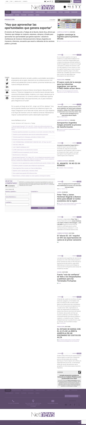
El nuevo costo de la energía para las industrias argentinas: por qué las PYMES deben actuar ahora (69, 85)
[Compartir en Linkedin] (7, 87)
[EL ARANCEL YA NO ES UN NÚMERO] (69, 168)
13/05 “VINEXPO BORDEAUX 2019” (21, 147)
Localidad (8, 202)
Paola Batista (63, 323)
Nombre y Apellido (10, 191)
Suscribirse (77, 1)
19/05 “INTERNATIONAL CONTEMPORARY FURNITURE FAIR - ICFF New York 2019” (32, 142)
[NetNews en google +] (53, 1)
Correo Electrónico (10, 197)
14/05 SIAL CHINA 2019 (18, 144)
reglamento (47, 184)
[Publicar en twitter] (7, 83)
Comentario (34, 191)
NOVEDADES (31, 15)
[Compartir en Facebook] (7, 80)
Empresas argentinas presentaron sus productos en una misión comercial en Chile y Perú (33, 132)
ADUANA (17, 15)
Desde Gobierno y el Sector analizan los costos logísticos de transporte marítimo (31, 175)
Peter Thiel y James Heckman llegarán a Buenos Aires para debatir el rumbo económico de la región (69, 198)
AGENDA (37, 15)
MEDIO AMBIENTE (9, 15)
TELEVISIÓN (23, 15)
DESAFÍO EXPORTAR (16, 12)
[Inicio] (43, 7)
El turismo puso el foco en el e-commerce (22, 139)
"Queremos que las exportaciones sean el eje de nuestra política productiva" (30, 134)
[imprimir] (7, 98)
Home (7, 1)
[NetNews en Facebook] (50, 1)
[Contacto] (66, 405)
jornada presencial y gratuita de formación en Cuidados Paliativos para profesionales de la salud (69, 377)
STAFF (11, 1)
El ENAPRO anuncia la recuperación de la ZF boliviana (25, 152)
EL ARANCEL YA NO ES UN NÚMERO (68, 164)
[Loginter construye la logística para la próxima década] (69, 41)
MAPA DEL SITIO (18, 1)
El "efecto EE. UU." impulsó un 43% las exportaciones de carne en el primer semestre (69, 238)
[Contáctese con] (45, 1)
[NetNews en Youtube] (79, 405)
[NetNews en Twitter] (48, 1)
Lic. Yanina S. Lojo (63, 188)
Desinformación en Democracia (20, 154)
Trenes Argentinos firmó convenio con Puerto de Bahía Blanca (27, 168)
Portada (8, 12)
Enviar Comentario (43, 207)
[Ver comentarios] (62, 54)
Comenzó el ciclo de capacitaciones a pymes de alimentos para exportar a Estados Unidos (34, 163)
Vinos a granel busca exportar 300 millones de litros (25, 173)
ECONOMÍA (67, 12)
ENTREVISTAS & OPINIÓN (28, 12)
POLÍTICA (61, 12)
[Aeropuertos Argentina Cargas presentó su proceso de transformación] (69, 130)
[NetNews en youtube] (52, 1)
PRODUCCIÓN (74, 12)
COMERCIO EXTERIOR (40, 12)
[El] (69, 242)
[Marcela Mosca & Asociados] (79, 422)
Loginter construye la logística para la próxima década (67, 36)
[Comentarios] (7, 92)
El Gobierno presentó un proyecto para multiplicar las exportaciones (28, 165)
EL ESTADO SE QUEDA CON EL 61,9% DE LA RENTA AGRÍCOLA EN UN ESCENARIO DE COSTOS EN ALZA (69, 333)
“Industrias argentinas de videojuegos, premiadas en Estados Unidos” (29, 137)
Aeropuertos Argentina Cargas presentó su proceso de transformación (69, 125)
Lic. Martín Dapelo (63, 116)
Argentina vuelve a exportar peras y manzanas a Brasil (25, 170)
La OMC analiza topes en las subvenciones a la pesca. (25, 149)
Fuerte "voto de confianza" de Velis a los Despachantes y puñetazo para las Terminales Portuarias (69, 277)
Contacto (25, 1)
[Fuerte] (69, 283)
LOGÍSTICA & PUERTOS (52, 12)
